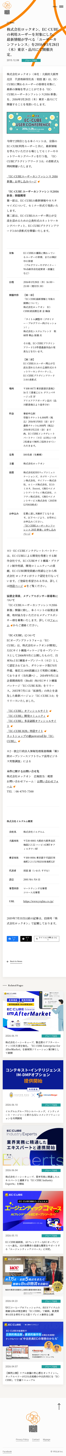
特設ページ (16, 586)
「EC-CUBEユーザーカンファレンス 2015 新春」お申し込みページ (39, 529)
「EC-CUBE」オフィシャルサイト (27, 711)
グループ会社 (31, 60)
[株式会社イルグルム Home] (7, 8)
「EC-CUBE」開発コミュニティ (26, 716)
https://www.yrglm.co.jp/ (38, 901)
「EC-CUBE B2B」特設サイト (25, 731)
